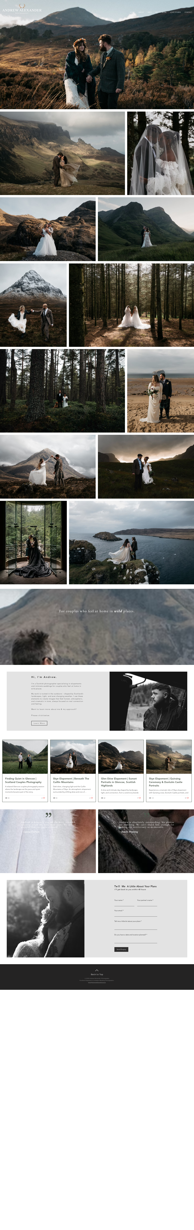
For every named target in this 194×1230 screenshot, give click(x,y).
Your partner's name (144, 900)
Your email (118, 910)
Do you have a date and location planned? (130, 935)
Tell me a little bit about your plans (127, 921)
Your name (118, 900)
